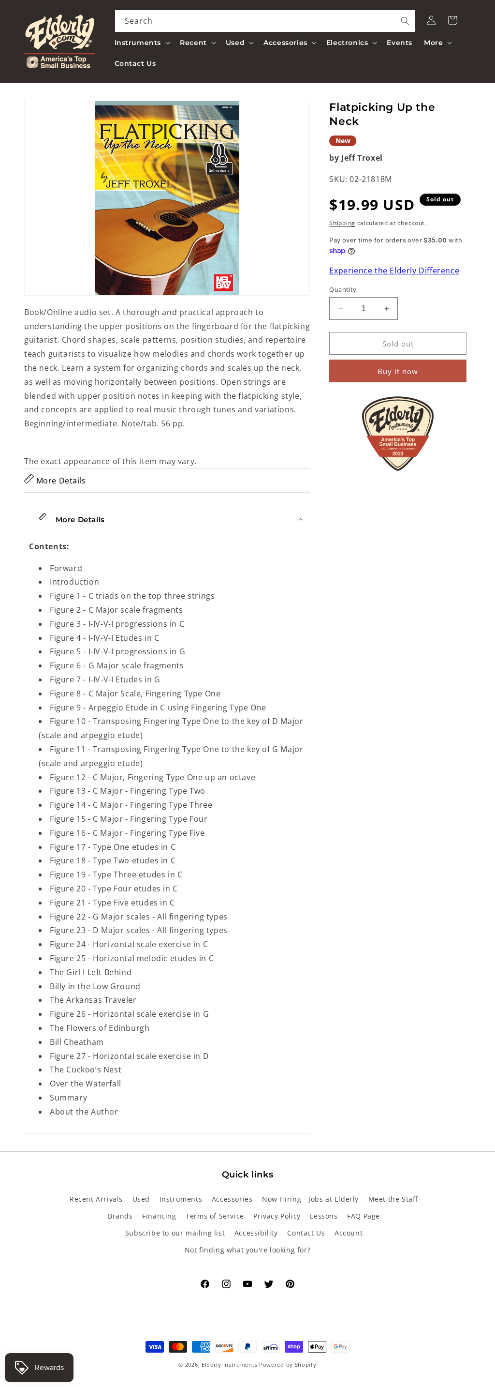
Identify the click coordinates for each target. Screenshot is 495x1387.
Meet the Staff (393, 1199)
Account (349, 1232)
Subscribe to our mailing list (175, 1232)
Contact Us (306, 1232)
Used (141, 1199)
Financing (159, 1216)
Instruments (181, 1199)
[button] (142, 42)
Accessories (232, 1199)
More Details (60, 480)
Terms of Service (215, 1216)
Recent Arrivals (96, 1199)
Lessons (323, 1216)
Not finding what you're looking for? (248, 1249)
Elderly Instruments (229, 1364)
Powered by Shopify (288, 1364)
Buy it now (398, 371)
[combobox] (265, 21)
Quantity (342, 289)
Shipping (342, 223)
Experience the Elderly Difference (394, 270)
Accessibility (256, 1232)
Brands (120, 1216)
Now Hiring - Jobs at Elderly (310, 1199)
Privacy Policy (276, 1216)
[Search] (405, 20)
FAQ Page (363, 1216)
